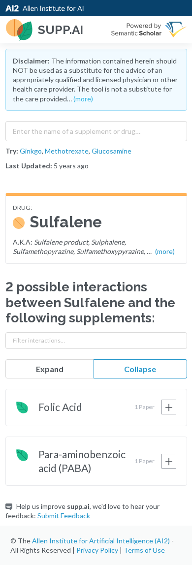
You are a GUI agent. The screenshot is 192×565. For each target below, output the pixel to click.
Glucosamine (111, 151)
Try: (11, 151)
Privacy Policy (97, 550)
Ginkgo (31, 151)
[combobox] (96, 129)
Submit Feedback (63, 515)
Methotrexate (67, 151)
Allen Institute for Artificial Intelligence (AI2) (101, 540)
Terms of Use (144, 550)
